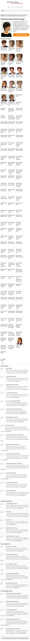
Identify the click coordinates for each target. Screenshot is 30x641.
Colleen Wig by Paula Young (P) (11, 131)
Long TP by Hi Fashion (4, 319)
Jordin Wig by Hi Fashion (12, 392)
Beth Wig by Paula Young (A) (11, 251)
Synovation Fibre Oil (9, 425)
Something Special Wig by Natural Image (11, 117)
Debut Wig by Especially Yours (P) (4, 63)
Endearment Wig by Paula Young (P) (11, 347)
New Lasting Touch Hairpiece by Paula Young (19, 279)
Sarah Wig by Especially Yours (13, 619)
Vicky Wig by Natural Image (12, 601)
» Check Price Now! (21, 35)
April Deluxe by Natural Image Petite (11, 265)
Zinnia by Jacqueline (3, 116)
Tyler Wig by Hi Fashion (4, 277)
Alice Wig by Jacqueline (18, 292)
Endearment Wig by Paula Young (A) (3, 347)
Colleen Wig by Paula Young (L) (4, 144)
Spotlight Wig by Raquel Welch (13, 453)
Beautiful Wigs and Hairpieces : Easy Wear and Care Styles (17, 638)
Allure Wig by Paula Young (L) (13, 444)
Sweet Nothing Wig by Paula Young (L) (11, 171)
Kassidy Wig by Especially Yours (19, 307)
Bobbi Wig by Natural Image (4, 89)
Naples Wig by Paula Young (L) (19, 320)
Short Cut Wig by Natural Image (19, 117)
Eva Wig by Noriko (3, 360)
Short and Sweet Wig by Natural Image (11, 334)
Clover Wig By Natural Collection (19, 158)
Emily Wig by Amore (19, 103)
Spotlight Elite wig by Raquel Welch (14, 409)
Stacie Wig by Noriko (11, 490)
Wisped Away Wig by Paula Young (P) (19, 185)
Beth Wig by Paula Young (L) (19, 251)
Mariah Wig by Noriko (4, 236)
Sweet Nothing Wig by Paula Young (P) (19, 171)
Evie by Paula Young (11, 143)
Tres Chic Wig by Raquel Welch (4, 158)
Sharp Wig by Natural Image (12, 384)
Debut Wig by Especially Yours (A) (19, 50)
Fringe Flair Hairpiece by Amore (11, 237)
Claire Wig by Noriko (19, 211)
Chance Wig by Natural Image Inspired (15, 434)
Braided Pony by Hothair (11, 583)
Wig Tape (9, 511)
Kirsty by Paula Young (11, 473)
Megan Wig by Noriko (11, 211)
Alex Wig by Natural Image (4, 197)
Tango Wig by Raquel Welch (12, 573)
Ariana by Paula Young (11, 546)
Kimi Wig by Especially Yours (18, 224)
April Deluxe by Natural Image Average (11, 90)
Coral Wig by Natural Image (4, 49)
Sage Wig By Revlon (3, 170)
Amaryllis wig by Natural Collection (14, 463)
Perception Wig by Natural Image (4, 334)
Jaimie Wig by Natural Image (11, 76)
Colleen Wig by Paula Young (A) (19, 131)
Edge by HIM (9, 368)
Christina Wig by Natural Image (19, 198)
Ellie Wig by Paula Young (11, 528)
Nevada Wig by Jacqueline (12, 417)
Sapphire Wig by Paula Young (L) (4, 104)
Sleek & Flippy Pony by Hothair (13, 628)
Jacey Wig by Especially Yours (4, 251)
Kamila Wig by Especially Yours (11, 63)
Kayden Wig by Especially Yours (4, 224)
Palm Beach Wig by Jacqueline (3, 265)
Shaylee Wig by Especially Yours (19, 237)
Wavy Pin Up (9, 519)
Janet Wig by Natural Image (4, 184)
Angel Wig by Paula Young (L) (12, 536)
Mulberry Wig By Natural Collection (19, 334)
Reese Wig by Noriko (4, 211)
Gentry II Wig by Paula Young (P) (13, 593)
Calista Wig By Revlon (11, 376)
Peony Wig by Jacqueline (12, 482)
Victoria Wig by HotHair (11, 564)
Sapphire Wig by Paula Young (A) (11, 104)
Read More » (24, 372)
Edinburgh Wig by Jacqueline (19, 89)
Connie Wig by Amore (11, 277)
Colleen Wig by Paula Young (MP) (4, 131)
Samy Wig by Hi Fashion (11, 503)
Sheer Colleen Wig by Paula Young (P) (11, 293)
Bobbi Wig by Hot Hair (19, 346)
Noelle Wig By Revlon (11, 197)
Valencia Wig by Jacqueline (19, 62)
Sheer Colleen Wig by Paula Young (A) (4, 293)
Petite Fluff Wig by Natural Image (19, 144)
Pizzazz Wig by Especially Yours (4, 77)
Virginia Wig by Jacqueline (11, 49)
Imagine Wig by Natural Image (11, 157)
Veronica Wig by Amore (11, 609)
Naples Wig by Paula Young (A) (11, 320)
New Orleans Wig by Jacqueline (19, 265)
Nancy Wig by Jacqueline (12, 554)
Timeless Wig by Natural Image (4, 307)
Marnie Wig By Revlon (11, 223)
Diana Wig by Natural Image (11, 184)
